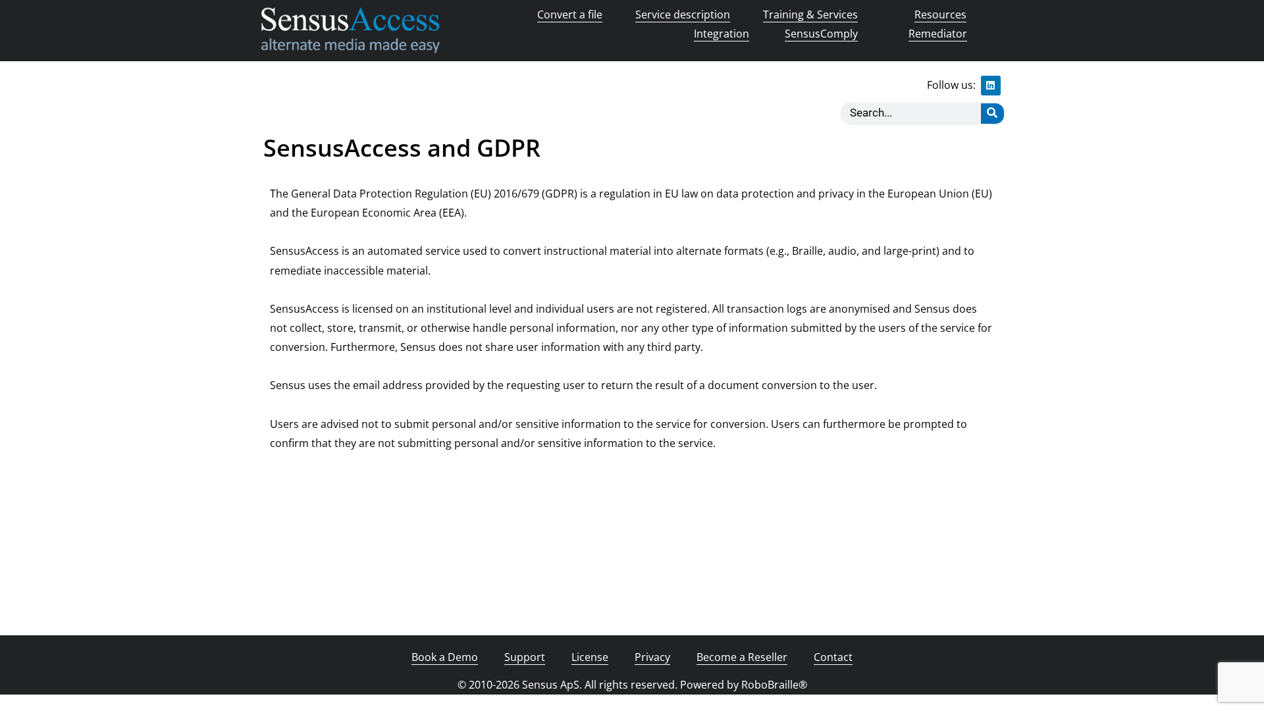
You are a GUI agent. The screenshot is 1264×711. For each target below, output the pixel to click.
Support (524, 657)
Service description (682, 14)
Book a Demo (444, 657)
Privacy (652, 657)
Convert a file (569, 14)
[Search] (992, 113)
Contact (833, 657)
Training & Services (810, 14)
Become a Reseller (742, 657)
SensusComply (821, 33)
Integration (721, 33)
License (589, 657)
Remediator (937, 33)
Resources (940, 14)
